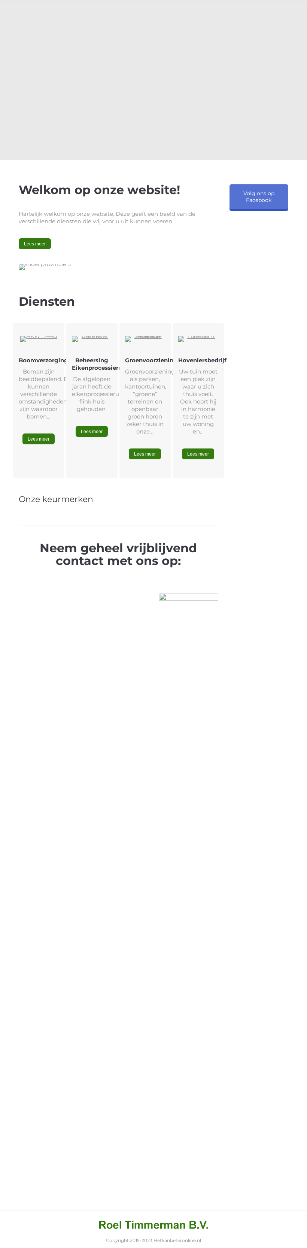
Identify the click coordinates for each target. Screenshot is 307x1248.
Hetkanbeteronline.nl (177, 1240)
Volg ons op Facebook (258, 196)
